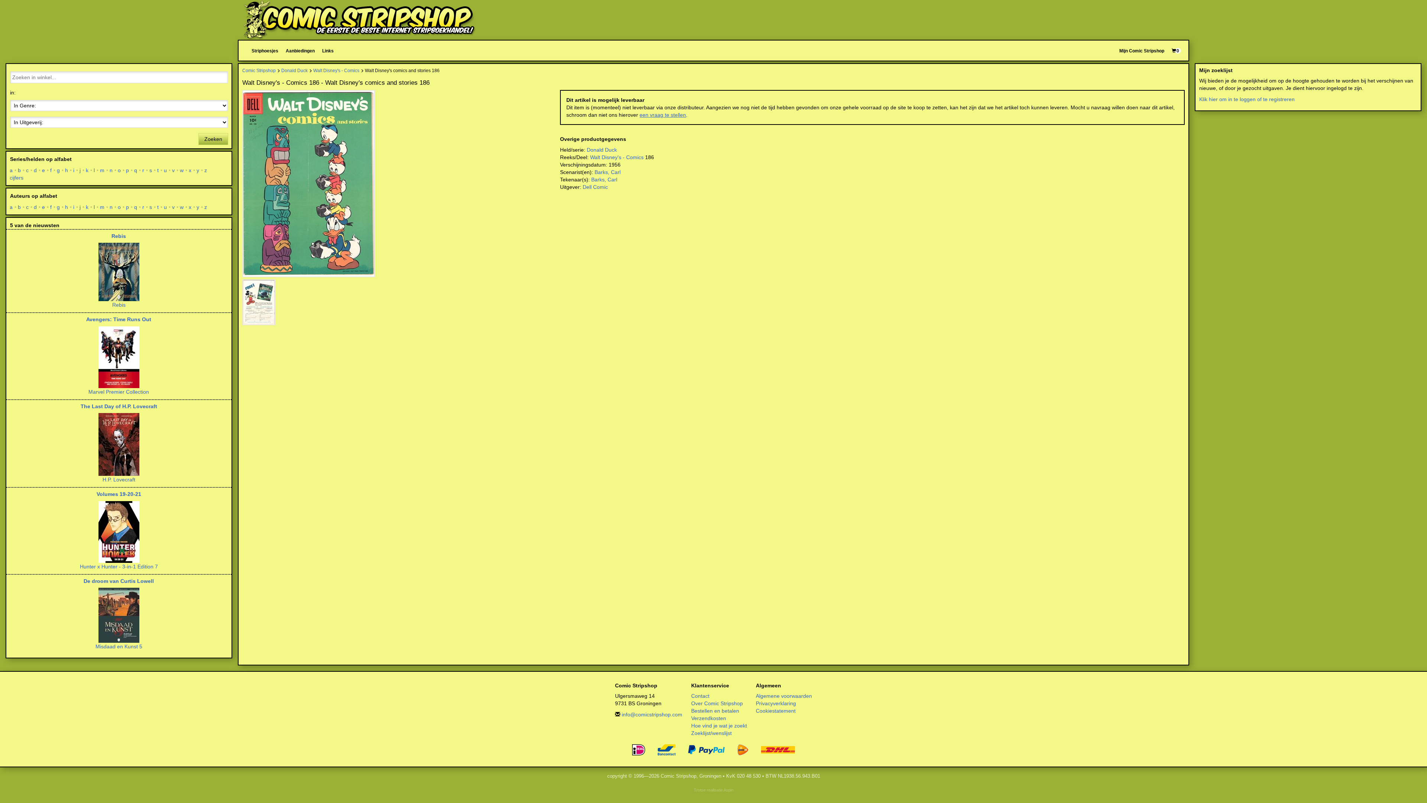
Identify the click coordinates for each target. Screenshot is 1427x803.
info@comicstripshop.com (652, 714)
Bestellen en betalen (715, 711)
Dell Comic (595, 187)
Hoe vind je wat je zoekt (719, 726)
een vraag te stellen (663, 115)
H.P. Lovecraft (119, 480)
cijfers (16, 178)
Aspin (729, 790)
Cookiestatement (776, 711)
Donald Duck (294, 70)
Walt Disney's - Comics (336, 70)
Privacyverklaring (776, 703)
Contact (700, 696)
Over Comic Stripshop (717, 703)
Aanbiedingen (300, 50)
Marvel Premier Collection (118, 392)
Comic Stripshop (259, 70)
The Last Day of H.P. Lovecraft (119, 406)
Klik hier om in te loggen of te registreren (1247, 99)
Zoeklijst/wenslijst (711, 733)
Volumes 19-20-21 (119, 494)
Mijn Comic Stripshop (1141, 50)
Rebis (118, 236)
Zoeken (213, 139)
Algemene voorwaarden (784, 696)
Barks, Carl (608, 172)
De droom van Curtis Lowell (119, 581)
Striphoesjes (265, 50)
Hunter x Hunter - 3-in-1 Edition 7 (119, 567)
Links (328, 50)
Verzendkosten (708, 718)
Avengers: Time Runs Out (118, 319)
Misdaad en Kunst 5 (119, 646)
